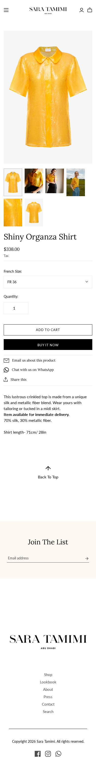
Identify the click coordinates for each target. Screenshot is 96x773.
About (48, 689)
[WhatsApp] (58, 754)
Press (48, 696)
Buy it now (48, 345)
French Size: (13, 271)
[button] (48, 473)
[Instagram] (48, 754)
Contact (48, 704)
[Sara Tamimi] (48, 9)
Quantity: (11, 296)
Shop (48, 674)
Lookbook (48, 682)
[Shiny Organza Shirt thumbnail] (13, 182)
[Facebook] (38, 754)
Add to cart (48, 330)
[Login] (81, 10)
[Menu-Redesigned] (6, 10)
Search (48, 711)
